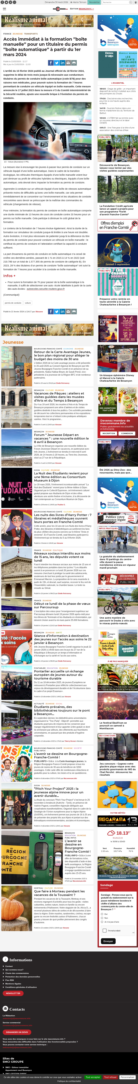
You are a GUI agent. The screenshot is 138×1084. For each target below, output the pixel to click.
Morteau (38, 888)
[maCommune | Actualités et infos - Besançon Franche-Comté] (60, 9)
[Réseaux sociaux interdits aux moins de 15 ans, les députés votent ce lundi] (16, 558)
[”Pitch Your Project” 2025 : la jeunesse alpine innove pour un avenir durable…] (16, 793)
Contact (9, 966)
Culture (49, 390)
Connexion (127, 433)
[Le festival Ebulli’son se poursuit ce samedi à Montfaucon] (118, 706)
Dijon (37, 470)
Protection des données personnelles (22, 977)
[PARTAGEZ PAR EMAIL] (68, 63)
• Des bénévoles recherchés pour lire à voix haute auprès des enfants (116, 101)
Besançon (39, 390)
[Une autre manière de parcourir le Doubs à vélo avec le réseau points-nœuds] (118, 601)
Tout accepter (93, 1077)
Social (59, 704)
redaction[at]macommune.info (16, 1018)
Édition (74, 9)
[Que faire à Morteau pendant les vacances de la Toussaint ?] (16, 896)
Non (106, 918)
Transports (31, 34)
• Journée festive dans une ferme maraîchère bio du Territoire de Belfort (117, 110)
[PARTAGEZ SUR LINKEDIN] (62, 63)
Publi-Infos (39, 751)
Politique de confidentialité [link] (69, 1081)
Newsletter (13, 993)
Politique (58, 550)
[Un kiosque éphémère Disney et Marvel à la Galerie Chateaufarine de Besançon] (118, 358)
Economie (68, 349)
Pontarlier (40, 668)
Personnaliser (127, 1077)
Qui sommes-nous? (14, 970)
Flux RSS (9, 980)
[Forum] (16, 439)
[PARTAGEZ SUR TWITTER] (56, 63)
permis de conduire (13, 303)
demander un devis (17, 1032)
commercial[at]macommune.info (17, 1025)
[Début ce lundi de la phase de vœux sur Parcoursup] (16, 608)
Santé (59, 633)
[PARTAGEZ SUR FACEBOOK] (51, 63)
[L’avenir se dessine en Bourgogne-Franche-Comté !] (16, 756)
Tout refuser (110, 1077)
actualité (39, 704)
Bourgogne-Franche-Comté (48, 349)
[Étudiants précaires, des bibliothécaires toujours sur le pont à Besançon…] (16, 711)
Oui (105, 914)
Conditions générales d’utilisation (21, 987)
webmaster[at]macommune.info (17, 1047)
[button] (130, 2)
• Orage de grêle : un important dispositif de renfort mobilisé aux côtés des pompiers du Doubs (118, 91)
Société (78, 748)
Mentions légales (13, 984)
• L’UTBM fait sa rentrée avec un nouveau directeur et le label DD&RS (116, 120)
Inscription (109, 433)
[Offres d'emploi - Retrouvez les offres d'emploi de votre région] (118, 230)
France (7, 34)
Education (52, 668)
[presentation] (82, 156)
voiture (28, 303)
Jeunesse (18, 34)
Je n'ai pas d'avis (111, 922)
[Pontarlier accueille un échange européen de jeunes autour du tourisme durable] (16, 676)
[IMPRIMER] (74, 63)
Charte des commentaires (17, 973)
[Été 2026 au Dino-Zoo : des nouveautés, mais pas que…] (118, 453)
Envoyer (108, 941)
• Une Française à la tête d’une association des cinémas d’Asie (117, 128)
